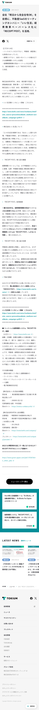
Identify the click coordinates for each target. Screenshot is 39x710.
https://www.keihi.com (22, 334)
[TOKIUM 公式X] (35, 598)
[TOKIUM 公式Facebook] (31, 598)
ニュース (12, 586)
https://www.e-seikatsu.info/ (22, 406)
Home (4, 586)
